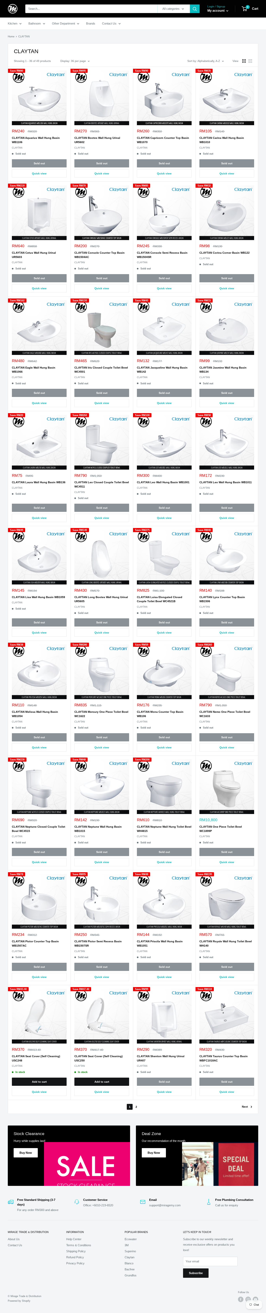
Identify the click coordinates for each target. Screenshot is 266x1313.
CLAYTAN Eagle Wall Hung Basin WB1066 (33, 369)
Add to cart (39, 1081)
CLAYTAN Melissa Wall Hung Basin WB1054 (35, 714)
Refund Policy (75, 1257)
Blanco (129, 1263)
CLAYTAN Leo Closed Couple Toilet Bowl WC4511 (101, 484)
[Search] (195, 8)
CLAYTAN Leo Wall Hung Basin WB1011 (225, 482)
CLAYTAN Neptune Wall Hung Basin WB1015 (98, 829)
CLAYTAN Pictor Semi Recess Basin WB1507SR (98, 943)
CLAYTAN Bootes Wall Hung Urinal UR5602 (97, 140)
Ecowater (131, 1239)
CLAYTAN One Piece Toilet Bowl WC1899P (220, 829)
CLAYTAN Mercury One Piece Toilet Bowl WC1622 (101, 714)
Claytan (129, 1257)
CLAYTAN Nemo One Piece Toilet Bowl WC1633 (224, 714)
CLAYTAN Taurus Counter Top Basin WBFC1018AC (223, 1058)
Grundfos (131, 1275)
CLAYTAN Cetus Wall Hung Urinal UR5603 (34, 255)
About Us (14, 1239)
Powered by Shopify (19, 1300)
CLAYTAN (17, 147)
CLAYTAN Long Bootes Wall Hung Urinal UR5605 (101, 599)
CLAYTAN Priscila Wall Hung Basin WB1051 (160, 943)
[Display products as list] (250, 61)
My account (216, 10)
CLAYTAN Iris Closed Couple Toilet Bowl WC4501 (101, 369)
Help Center (73, 1239)
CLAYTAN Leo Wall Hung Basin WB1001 (163, 482)
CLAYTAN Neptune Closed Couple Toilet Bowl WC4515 (38, 829)
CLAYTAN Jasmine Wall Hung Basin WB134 (223, 369)
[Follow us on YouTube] (255, 1299)
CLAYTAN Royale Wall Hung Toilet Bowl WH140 (225, 943)
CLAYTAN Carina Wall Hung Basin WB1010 (221, 140)
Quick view (39, 173)
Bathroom (34, 23)
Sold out (39, 163)
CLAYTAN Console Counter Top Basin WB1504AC (99, 255)
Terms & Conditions (78, 1245)
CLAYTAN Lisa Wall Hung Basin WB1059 (38, 597)
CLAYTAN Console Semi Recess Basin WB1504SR (162, 255)
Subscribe (196, 1273)
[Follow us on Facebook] (240, 1299)
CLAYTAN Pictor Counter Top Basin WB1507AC (35, 943)
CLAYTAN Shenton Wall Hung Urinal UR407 (160, 1058)
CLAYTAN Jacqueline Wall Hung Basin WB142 (162, 369)
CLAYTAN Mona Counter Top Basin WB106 (160, 714)
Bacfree (130, 1269)
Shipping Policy (76, 1251)
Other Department (63, 23)
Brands (90, 23)
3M (127, 1245)
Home (11, 36)
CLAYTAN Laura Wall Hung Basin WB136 (38, 482)
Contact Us (109, 23)
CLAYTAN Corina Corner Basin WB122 (224, 252)
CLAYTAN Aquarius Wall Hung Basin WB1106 (36, 140)
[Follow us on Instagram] (248, 1299)
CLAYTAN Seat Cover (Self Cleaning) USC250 (98, 1058)
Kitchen (12, 23)
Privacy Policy (75, 1263)
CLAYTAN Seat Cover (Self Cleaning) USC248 (36, 1058)
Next (245, 1106)
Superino (130, 1251)
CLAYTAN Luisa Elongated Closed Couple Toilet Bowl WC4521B (159, 599)
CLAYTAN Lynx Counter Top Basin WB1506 (222, 599)
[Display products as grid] (244, 61)
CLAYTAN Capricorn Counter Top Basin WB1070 (163, 140)
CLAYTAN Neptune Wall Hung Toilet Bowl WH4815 (164, 829)
